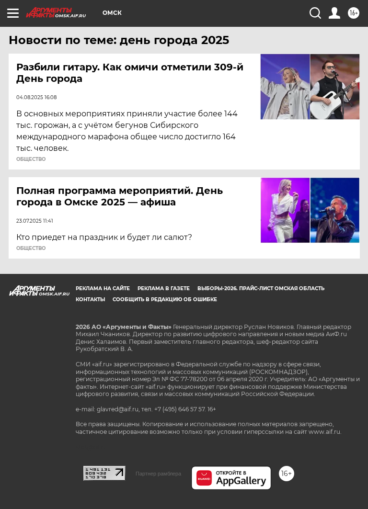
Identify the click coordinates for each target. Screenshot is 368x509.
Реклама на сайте (103, 288)
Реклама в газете (164, 288)
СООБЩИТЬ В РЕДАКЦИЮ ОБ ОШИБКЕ (165, 299)
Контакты (90, 299)
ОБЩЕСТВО (31, 159)
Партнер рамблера (158, 473)
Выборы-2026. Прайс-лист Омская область (260, 288)
